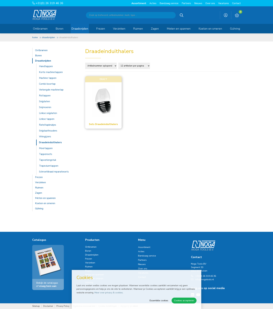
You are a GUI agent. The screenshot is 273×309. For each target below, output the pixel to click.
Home (35, 37)
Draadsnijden (79, 29)
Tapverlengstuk (47, 160)
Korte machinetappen (51, 72)
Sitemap (36, 306)
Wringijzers (45, 136)
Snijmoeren (45, 107)
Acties (152, 3)
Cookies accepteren (184, 300)
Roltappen (45, 95)
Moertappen (46, 148)
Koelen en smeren (210, 29)
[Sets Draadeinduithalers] (103, 101)
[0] (237, 15)
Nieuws (198, 3)
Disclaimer (48, 306)
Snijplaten (44, 101)
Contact (236, 3)
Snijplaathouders (48, 130)
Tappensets (45, 154)
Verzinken (119, 29)
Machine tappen (47, 78)
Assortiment (138, 3)
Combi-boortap (47, 83)
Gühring (235, 29)
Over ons (210, 3)
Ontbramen (40, 29)
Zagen (155, 29)
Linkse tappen (46, 119)
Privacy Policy (62, 306)
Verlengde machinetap (51, 89)
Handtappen (46, 66)
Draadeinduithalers (50, 142)
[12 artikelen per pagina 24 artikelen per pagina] (134, 65)
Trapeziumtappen (48, 165)
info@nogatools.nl (204, 279)
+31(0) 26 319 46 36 (49, 3)
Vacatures (223, 3)
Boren (59, 29)
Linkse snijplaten (48, 113)
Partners (186, 3)
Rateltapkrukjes (47, 124)
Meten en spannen (179, 29)
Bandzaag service (169, 3)
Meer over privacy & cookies (108, 292)
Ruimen (138, 29)
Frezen (100, 29)
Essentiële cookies (159, 300)
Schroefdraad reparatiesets (54, 171)
